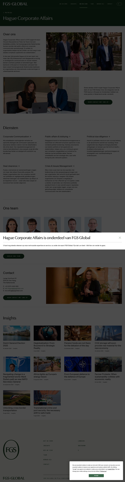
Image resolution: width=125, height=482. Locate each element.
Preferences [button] (103, 471)
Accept (96, 475)
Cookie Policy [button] (111, 469)
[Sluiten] (120, 238)
